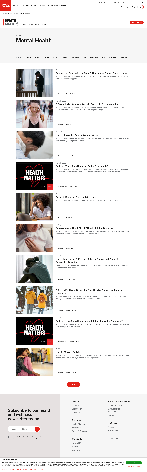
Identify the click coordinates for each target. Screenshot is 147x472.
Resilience (113, 58)
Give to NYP (113, 2)
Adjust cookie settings (8, 469)
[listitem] (73, 83)
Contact (125, 2)
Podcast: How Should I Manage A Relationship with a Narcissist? (89, 321)
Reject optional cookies (134, 466)
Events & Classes (79, 431)
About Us (76, 405)
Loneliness (94, 58)
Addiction (28, 58)
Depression (75, 58)
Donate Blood (78, 450)
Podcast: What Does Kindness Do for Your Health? (82, 166)
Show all (124, 58)
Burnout (64, 58)
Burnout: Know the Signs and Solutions (76, 197)
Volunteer (76, 446)
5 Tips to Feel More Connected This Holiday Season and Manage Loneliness (89, 291)
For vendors (113, 438)
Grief (84, 58)
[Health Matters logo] (10, 22)
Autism (55, 58)
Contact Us (77, 412)
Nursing (111, 415)
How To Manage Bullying (68, 352)
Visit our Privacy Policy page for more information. (31, 469)
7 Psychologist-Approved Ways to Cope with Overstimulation (87, 104)
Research (132, 2)
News (119, 2)
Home (5, 13)
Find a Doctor (137, 7)
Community (77, 409)
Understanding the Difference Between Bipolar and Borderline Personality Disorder (88, 261)
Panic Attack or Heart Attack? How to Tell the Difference (85, 228)
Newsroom (76, 427)
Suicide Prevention (62, 132)
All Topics (135, 22)
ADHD (37, 58)
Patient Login (140, 2)
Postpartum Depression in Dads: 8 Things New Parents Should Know (91, 73)
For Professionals (115, 405)
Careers (106, 2)
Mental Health (61, 101)
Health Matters (14, 13)
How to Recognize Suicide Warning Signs (77, 135)
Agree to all (134, 463)
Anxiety (46, 58)
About (100, 2)
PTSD (103, 58)
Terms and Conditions (39, 437)
